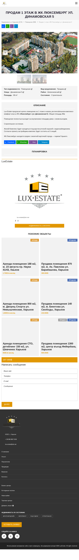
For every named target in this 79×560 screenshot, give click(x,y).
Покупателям (6, 462)
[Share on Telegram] (16, 26)
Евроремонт (22, 516)
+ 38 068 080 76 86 (11, 439)
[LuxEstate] (39, 190)
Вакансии (4, 472)
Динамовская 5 (16, 92)
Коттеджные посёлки (8, 490)
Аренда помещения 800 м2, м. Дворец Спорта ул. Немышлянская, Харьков (19, 306)
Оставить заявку (12, 524)
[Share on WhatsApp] (7, 26)
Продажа (60, 89)
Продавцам (5, 467)
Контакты (4, 477)
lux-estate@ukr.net (23, 217)
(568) (30, 22)
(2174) (12, 22)
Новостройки (5, 495)
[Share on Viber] (12, 26)
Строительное (47, 516)
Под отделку (34, 516)
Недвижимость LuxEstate (39, 226)
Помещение (26, 89)
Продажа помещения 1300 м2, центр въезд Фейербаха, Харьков (58, 346)
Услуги (4, 456)
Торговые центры (7, 500)
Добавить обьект (7, 505)
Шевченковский (53, 92)
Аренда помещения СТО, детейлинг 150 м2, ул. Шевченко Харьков (18, 346)
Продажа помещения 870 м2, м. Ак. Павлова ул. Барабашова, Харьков (56, 266)
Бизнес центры (6, 485)
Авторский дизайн (9, 516)
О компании (5, 452)
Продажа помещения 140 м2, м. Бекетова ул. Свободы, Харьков (56, 306)
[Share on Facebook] (3, 26)
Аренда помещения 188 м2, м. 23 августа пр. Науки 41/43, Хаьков (19, 266)
